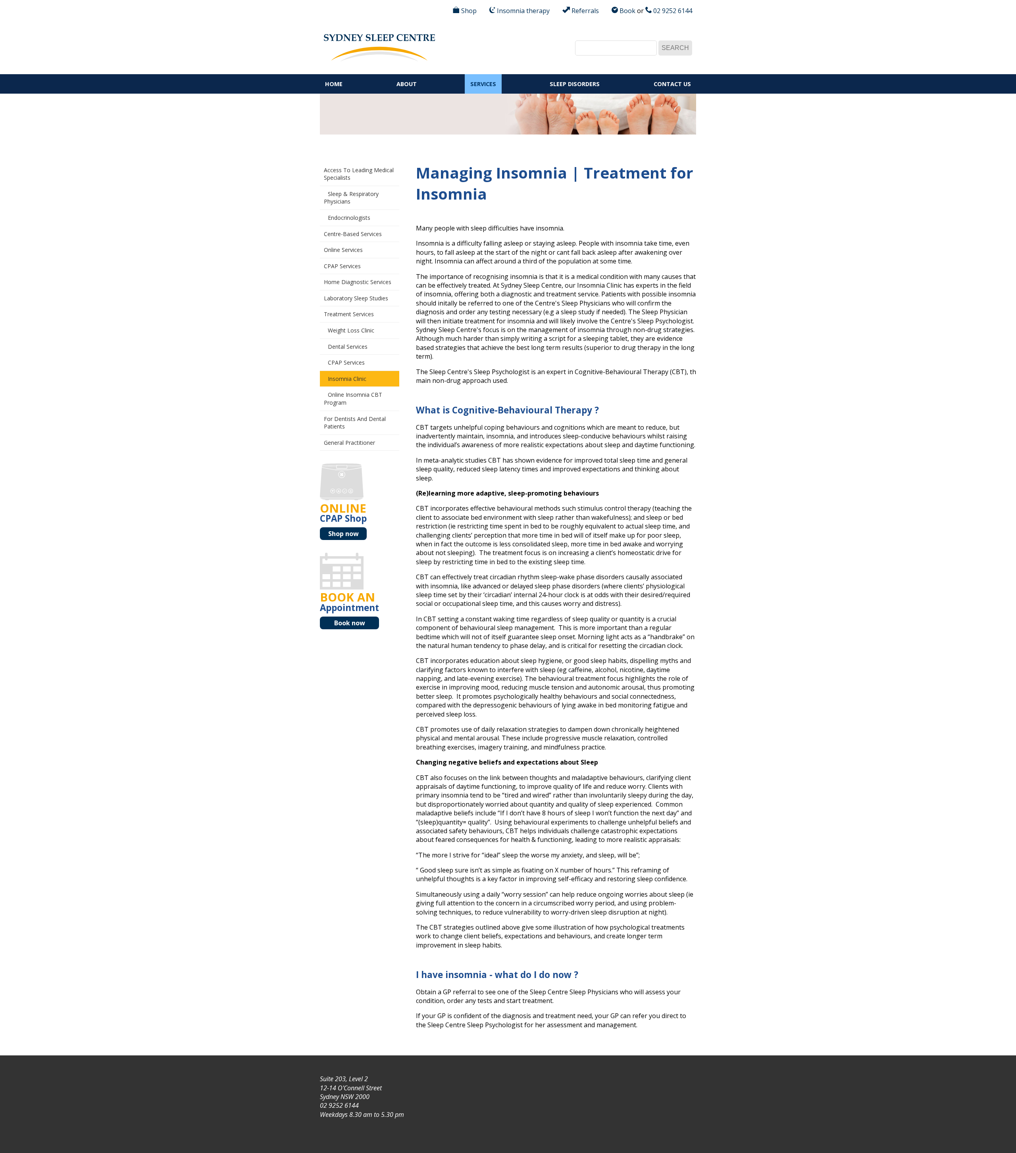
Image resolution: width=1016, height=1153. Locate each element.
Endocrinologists (349, 217)
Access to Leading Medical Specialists (359, 174)
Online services (343, 250)
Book (626, 10)
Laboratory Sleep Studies (356, 298)
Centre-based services (353, 234)
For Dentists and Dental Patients (355, 422)
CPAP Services (342, 266)
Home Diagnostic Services (357, 282)
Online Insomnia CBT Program (353, 398)
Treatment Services (349, 314)
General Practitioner (349, 442)
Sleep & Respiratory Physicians (351, 198)
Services (483, 84)
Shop (468, 10)
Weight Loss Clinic (351, 330)
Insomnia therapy (522, 10)
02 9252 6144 (672, 10)
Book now (349, 623)
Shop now (343, 533)
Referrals (584, 10)
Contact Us (672, 84)
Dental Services (348, 346)
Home (334, 84)
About (406, 84)
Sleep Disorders (575, 84)
